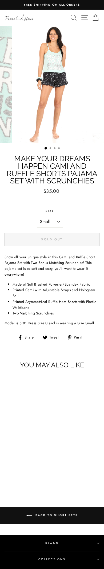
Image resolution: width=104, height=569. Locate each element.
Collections (52, 559)
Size (50, 211)
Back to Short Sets (56, 515)
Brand (51, 543)
